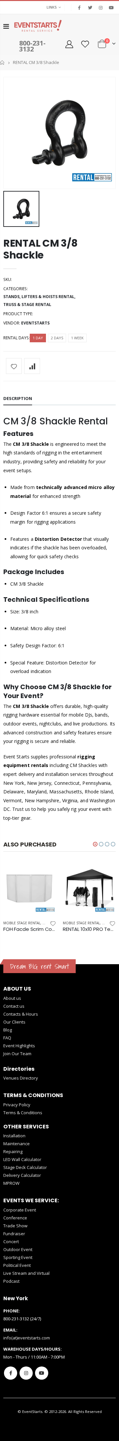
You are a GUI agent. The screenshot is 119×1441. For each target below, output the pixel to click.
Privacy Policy (16, 1105)
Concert (11, 1241)
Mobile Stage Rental (21, 923)
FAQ (7, 1038)
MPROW (11, 1183)
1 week (77, 337)
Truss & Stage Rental (27, 304)
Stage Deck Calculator (25, 1167)
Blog (7, 1030)
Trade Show (15, 1226)
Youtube (41, 1373)
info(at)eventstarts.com (26, 1338)
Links (52, 7)
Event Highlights (19, 1046)
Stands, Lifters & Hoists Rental (38, 296)
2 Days (57, 337)
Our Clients (14, 1022)
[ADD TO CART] (45, 873)
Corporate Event (19, 1210)
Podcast (11, 1281)
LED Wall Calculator (22, 1159)
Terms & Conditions (22, 1113)
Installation (14, 1136)
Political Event (17, 1265)
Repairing (12, 1151)
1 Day (38, 337)
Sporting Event (17, 1257)
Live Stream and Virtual (26, 1273)
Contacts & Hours (20, 1014)
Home (2, 62)
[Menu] (6, 26)
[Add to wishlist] (14, 366)
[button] (95, 844)
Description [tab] (17, 398)
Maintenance (16, 1144)
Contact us (13, 1006)
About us (12, 998)
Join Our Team (17, 1054)
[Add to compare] (32, 366)
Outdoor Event (17, 1249)
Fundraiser (14, 1234)
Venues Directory (20, 1078)
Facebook (10, 1373)
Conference (15, 1218)
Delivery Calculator (22, 1175)
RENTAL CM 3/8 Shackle (40, 249)
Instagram (26, 1373)
